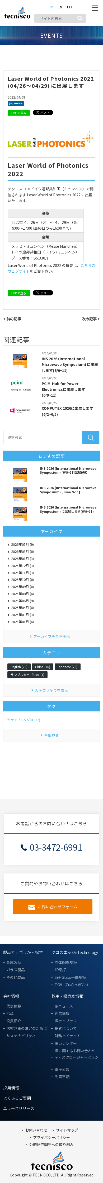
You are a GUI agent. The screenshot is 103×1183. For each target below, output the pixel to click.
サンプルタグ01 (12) (25, 720)
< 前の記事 (12, 318)
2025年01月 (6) (22, 621)
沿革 (10, 1013)
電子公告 (62, 1069)
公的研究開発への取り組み (51, 1144)
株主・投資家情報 (67, 996)
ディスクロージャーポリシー (77, 1059)
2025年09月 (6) (22, 586)
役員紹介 (13, 1021)
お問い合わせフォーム (57, 906)
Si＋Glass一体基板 (70, 977)
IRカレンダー (66, 1043)
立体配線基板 (66, 962)
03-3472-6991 (56, 847)
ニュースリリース (18, 1108)
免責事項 (62, 1076)
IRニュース (64, 1006)
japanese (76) (67, 667)
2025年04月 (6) (22, 607)
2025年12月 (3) (22, 565)
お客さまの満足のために (26, 1028)
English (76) (19, 667)
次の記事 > (91, 318)
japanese (15, 103)
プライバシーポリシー (51, 1137)
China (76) (42, 667)
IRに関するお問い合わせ (75, 1051)
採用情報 (11, 1087)
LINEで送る (18, 113)
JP (51, 7)
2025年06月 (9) (22, 600)
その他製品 (15, 977)
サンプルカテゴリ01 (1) (27, 674)
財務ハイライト (68, 1036)
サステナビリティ (21, 1036)
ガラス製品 (15, 970)
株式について (66, 1028)
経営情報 (62, 1013)
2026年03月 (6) (22, 551)
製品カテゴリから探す (23, 952)
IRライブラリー (68, 1021)
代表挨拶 (13, 1006)
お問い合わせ (36, 1130)
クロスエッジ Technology (75, 952)
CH (69, 7)
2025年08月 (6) (22, 593)
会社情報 (11, 996)
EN (60, 7)
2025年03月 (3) (22, 614)
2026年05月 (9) (22, 544)
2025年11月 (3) (22, 572)
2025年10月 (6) (22, 579)
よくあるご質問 (17, 1098)
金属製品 (13, 962)
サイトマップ (67, 1130)
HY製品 (61, 970)
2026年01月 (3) (22, 558)
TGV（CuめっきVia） (72, 984)
